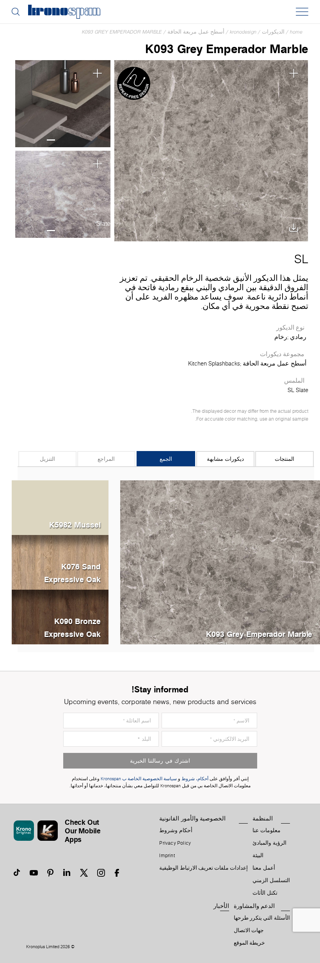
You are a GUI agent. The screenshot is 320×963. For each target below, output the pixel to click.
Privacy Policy (175, 843)
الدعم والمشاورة (254, 906)
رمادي (298, 337)
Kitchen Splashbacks (214, 363)
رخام (280, 337)
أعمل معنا (263, 868)
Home (296, 32)
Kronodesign (243, 32)
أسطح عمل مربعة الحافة (195, 32)
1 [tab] (51, 140)
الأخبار (221, 906)
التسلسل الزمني (271, 880)
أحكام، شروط (194, 779)
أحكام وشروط (175, 830)
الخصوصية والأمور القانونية (192, 818)
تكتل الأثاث (264, 893)
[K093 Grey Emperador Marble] (211, 150)
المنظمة (262, 818)
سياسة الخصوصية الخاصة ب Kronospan (138, 779)
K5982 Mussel (75, 524)
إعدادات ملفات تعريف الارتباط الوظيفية (203, 868)
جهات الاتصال (249, 930)
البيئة (257, 855)
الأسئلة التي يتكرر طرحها (262, 918)
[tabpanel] (62, 104)
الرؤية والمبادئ (269, 843)
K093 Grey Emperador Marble (122, 32)
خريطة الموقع (249, 943)
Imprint (167, 855)
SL (301, 259)
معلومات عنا (266, 830)
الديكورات (273, 32)
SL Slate (298, 390)
